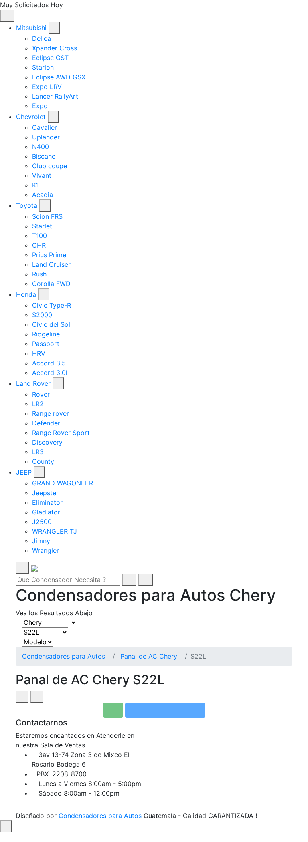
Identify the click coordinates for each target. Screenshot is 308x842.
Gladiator (46, 512)
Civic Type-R (51, 305)
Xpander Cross (54, 48)
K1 (35, 185)
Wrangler (45, 550)
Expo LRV (47, 87)
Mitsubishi (31, 28)
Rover (41, 394)
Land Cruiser (51, 264)
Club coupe (49, 166)
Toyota (26, 205)
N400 (40, 147)
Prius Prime (49, 255)
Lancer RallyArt (55, 96)
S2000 (42, 315)
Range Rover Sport (61, 433)
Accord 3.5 (49, 363)
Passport (45, 344)
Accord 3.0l (49, 373)
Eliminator (47, 502)
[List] (36, 697)
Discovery (47, 442)
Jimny (41, 541)
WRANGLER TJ (54, 531)
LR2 (38, 404)
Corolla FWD (51, 284)
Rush (39, 274)
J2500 (42, 522)
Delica (41, 38)
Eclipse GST (50, 58)
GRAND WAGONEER (62, 483)
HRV (38, 353)
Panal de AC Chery (148, 656)
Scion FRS (47, 216)
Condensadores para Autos (63, 656)
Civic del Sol (51, 324)
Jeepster (45, 493)
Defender (46, 423)
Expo (40, 106)
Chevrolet (31, 117)
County (43, 461)
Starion (43, 67)
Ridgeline (46, 334)
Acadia (42, 195)
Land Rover (33, 383)
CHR (39, 245)
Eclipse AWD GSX (58, 77)
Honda (26, 294)
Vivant (41, 175)
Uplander (46, 137)
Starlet (42, 226)
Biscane (43, 156)
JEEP (24, 472)
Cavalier (44, 127)
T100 (39, 236)
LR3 (38, 452)
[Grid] (22, 697)
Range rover (50, 413)
